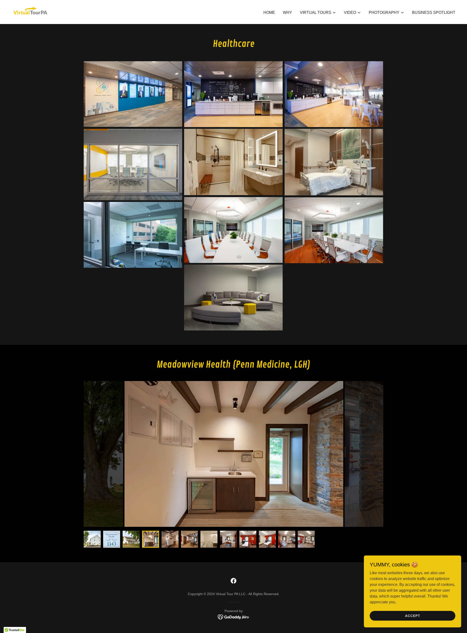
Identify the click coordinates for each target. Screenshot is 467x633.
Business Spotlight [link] (433, 12)
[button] (318, 13)
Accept (412, 615)
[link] (30, 11)
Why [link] (287, 12)
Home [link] (269, 12)
